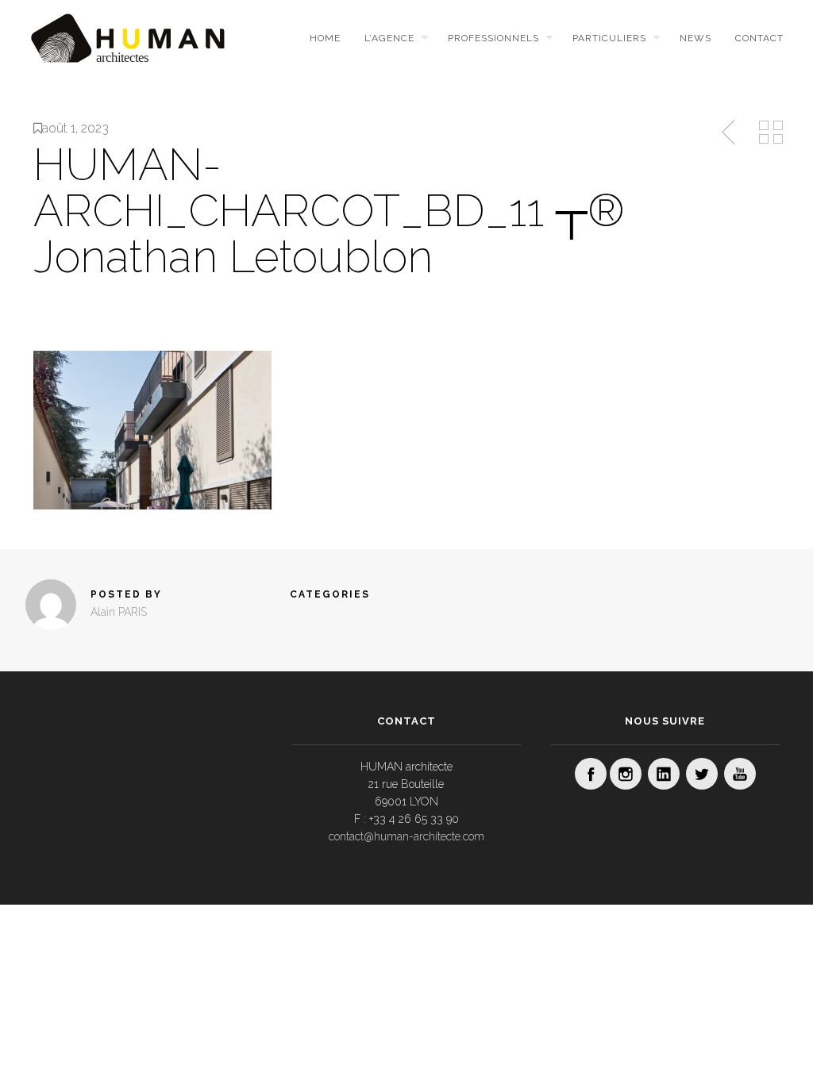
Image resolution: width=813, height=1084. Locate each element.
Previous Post (729, 132)
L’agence (389, 38)
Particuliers (609, 38)
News (695, 38)
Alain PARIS (119, 611)
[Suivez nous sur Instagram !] (626, 774)
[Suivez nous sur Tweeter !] (702, 774)
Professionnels (493, 38)
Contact (759, 38)
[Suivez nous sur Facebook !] (591, 774)
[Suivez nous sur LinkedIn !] (664, 774)
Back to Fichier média (771, 132)
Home (325, 38)
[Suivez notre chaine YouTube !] (740, 774)
